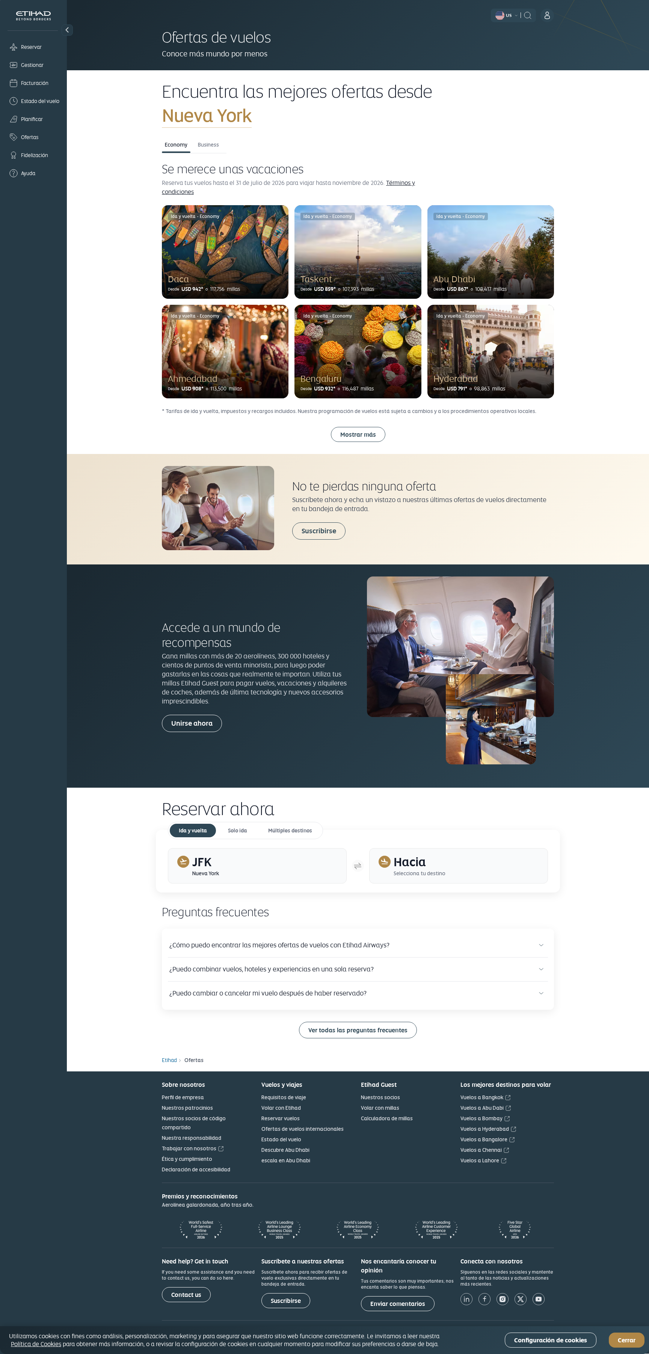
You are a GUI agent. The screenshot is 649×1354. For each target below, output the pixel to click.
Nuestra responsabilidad (191, 1138)
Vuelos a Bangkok (481, 1097)
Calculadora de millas (387, 1118)
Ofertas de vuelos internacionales (302, 1129)
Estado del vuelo (281, 1139)
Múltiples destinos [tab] (290, 830)
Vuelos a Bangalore (483, 1139)
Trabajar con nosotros (189, 1148)
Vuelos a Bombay (481, 1118)
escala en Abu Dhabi (285, 1160)
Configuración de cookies (550, 1340)
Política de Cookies (36, 1344)
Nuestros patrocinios (187, 1107)
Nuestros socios (380, 1097)
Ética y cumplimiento (187, 1159)
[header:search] (527, 14)
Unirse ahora (192, 723)
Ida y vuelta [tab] (193, 830)
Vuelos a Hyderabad (484, 1129)
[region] (324, 1340)
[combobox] (250, 115)
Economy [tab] (176, 144)
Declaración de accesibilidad (196, 1169)
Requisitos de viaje (283, 1097)
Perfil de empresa (183, 1097)
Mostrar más (358, 435)
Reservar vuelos (280, 1118)
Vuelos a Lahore (479, 1160)
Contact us (186, 1295)
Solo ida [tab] (237, 830)
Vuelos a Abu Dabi (482, 1107)
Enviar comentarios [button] (397, 1304)
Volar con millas (380, 1107)
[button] (67, 30)
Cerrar (626, 1340)
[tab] (257, 866)
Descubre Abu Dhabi (285, 1150)
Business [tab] (208, 144)
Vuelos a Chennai (481, 1150)
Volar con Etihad (281, 1107)
